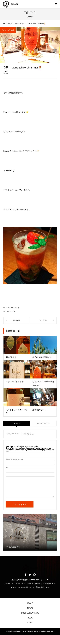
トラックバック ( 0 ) (43, 423)
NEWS (30, 608)
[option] (30, 532)
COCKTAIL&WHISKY (30, 613)
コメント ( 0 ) (16, 423)
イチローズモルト (8, 30)
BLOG (30, 617)
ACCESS (30, 622)
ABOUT (30, 603)
